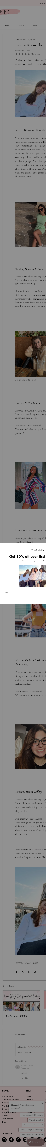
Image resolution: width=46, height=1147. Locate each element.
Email (7, 592)
